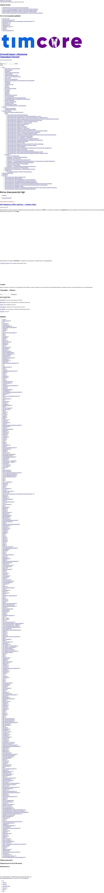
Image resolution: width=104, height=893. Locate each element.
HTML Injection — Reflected (8, 461)
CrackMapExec (5, 390)
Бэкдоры (7, 92)
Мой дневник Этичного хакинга (12, 68)
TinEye (3, 673)
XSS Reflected (5, 729)
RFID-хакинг (5, 611)
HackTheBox (8, 78)
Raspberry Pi (5, 593)
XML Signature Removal (7, 721)
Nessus (4, 537)
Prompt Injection (6, 579)
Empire (4, 424)
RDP (3, 597)
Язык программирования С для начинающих (15, 105)
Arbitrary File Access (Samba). (9, 332)
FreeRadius (4, 437)
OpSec (3, 552)
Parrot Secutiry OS (6, 566)
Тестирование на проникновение (10, 828)
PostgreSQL (5, 573)
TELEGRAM (2, 309)
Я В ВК (1, 304)
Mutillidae (4, 532)
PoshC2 (4, 572)
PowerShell (4, 577)
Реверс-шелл (5, 817)
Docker (4, 413)
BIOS (3, 346)
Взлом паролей (6, 758)
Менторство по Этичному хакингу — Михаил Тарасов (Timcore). (20, 169)
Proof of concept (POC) (7, 581)
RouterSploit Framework (7, 615)
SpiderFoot (4, 643)
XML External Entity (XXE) (8, 720)
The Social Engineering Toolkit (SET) (10, 668)
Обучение (4, 793)
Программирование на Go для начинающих (15, 97)
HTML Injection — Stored (8, 462)
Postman (4, 574)
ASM (3, 335)
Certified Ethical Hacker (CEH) (11, 75)
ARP (3, 334)
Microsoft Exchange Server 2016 (9, 520)
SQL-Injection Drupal (7, 652)
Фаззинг (4, 832)
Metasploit (4, 513)
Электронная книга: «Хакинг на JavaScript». (17, 149)
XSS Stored (4, 730)
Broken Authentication (7, 352)
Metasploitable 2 (6, 515)
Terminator (5, 665)
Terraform (4, 667)
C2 (3, 365)
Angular (4, 330)
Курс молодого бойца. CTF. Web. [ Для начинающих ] (19, 171)
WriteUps (4, 714)
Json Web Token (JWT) (7, 491)
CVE (3, 400)
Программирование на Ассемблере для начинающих (17, 99)
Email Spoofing (5, 422)
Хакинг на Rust (5, 842)
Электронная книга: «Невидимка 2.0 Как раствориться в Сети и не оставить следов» (27, 130)
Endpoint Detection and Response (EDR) (11, 425)
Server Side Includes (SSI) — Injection (10, 624)
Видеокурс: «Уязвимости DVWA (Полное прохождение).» (20, 162)
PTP (3, 585)
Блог (3, 67)
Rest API (4, 607)
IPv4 (3, 479)
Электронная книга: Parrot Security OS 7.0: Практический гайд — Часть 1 (24, 116)
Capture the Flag (8, 74)
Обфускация (5, 795)
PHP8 (3, 570)
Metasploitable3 (6, 516)
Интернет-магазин (6, 111)
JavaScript (5, 201)
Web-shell (4, 696)
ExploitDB (4, 430)
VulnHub (7, 85)
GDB (3, 441)
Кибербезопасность (7, 771)
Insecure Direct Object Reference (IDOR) (11, 472)
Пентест (4, 803)
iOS (3, 478)
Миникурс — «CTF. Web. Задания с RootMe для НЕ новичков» (21, 166)
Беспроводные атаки (7, 743)
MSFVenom (5, 529)
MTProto (4, 531)
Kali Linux (4, 18)
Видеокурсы (8, 154)
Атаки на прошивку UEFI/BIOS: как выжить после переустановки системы (19, 10)
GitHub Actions (5, 445)
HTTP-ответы (5, 466)
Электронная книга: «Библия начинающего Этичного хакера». (22, 145)
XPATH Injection (6, 725)
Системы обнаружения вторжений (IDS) (11, 821)
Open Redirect (5, 549)
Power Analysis (5, 575)
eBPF (3, 418)
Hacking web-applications (8, 454)
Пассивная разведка (7, 801)
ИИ (3, 767)
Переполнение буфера (7, 804)
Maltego (4, 509)
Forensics (4, 435)
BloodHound (5, 348)
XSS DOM (4, 727)
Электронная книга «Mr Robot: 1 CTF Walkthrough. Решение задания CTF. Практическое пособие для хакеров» (31, 187)
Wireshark (7, 87)
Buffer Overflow (6, 355)
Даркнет (4, 763)
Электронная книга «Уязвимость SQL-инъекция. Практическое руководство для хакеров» (26, 185)
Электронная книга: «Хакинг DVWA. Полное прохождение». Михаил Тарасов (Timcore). (27, 153)
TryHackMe (7, 83)
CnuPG (3, 380)
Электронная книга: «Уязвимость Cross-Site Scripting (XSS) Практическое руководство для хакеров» (28, 183)
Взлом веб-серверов (7, 757)
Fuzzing (4, 439)
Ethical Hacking (5, 426)
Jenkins (4, 486)
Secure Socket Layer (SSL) (8, 622)
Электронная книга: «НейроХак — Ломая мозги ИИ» (19, 122)
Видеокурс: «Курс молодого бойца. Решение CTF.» (19, 159)
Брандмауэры (5, 747)
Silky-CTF (4, 635)
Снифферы (4, 824)
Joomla (4, 490)
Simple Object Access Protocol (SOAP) (10, 636)
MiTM (3, 523)
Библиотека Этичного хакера (9, 745)
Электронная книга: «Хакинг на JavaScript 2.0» (18, 124)
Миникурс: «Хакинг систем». (13, 165)
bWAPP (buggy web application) (12, 72)
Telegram (4, 664)
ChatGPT (4, 372)
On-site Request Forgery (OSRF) (9, 548)
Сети (3, 820)
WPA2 (3, 710)
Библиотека (5, 174)
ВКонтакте (5, 760)
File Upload (4, 433)
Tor (3, 675)
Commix (4, 384)
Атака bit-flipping (6, 737)
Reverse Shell (5, 610)
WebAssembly (5, 697)
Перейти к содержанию (5, 0)
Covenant (4, 388)
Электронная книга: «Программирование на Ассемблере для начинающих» (25, 140)
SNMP (3, 640)
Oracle (3, 553)
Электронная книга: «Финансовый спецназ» (17, 115)
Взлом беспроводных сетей (8, 754)
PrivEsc (4, 578)
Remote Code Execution (7, 605)
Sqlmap (4, 653)
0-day (3, 319)
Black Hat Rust (5, 347)
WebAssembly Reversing (7, 698)
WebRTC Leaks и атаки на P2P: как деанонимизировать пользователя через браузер (22, 13)
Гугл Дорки (5, 762)
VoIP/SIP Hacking (6, 688)
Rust (3, 28)
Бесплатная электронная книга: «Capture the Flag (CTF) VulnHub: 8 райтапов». (25, 144)
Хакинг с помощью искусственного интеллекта (13, 844)
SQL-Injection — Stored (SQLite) (9, 646)
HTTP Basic (5, 463)
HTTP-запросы (5, 464)
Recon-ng (4, 599)
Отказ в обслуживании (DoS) (9, 796)
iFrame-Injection (6, 470)
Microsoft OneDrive (6, 521)
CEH (3, 368)
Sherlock (4, 632)
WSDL (3, 716)
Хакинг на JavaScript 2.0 (7, 841)
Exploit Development (7, 429)
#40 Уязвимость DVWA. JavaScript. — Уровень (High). (18, 204)
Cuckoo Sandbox (6, 398)
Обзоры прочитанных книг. (8, 791)
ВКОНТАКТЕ (3, 302)
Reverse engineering (7, 609)
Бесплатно (4, 175)
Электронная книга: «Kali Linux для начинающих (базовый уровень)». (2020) (25, 152)
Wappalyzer (5, 692)
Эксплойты (5, 853)
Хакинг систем (5, 845)
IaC (3, 468)
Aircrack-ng (5, 324)
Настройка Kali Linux (7, 788)
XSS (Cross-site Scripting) (10, 88)
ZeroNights (7, 89)
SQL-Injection (5, 644)
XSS (3, 726)
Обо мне (4, 107)
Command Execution (7, 381)
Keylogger (4, 496)
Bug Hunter (5, 359)
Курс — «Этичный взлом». (13, 156)
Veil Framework (5, 684)
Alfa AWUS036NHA (6, 326)
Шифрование (5, 850)
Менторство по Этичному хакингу (10, 783)
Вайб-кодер (5, 750)
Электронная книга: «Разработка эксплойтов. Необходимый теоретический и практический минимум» (31, 134)
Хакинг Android (5, 838)
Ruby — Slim (5, 619)
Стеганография (6, 827)
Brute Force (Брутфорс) (7, 353)
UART (3, 680)
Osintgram (4, 557)
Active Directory (6, 320)
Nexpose (4, 541)
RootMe (4, 614)
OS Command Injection (7, 554)
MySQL (4, 533)
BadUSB (4, 338)
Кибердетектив (6, 772)
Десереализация (6, 764)
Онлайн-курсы (8, 170)
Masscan (4, 511)
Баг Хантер (5, 739)
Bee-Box (4, 340)
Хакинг (4, 837)
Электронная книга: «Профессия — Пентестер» (18, 128)
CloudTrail (4, 377)
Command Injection (6, 383)
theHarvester (5, 671)
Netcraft (4, 538)
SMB (3, 638)
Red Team (4, 601)
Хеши (3, 848)
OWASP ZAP (7, 82)
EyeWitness (5, 431)
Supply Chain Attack (6, 661)
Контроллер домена (7, 774)
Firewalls (4, 434)
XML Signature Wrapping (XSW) (9, 722)
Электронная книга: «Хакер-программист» (17, 126)
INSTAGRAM (3, 307)
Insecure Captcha (6, 471)
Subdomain (5, 659)
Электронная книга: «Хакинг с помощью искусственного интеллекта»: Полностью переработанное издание (33, 119)
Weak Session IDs (6, 693)
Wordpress (4, 709)
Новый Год (5, 790)
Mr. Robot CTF (5, 528)
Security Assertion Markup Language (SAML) (12, 623)
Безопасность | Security (8, 742)
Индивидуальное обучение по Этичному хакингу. (16, 167)
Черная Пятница (6, 849)
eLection (4, 421)
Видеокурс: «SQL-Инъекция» (14, 158)
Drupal (4, 416)
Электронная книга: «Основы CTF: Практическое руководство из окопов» (24, 120)
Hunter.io (4, 467)
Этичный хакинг (6, 854)
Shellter (4, 631)
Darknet (4, 402)
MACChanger (5, 507)
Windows (4, 706)
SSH (3, 655)
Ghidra (3, 442)
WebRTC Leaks (5, 701)
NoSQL (4, 545)
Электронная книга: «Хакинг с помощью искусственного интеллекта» (23, 132)
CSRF (3, 394)
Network (4, 540)
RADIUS (4, 591)
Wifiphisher (5, 705)
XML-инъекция (5, 723)
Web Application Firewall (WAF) (9, 694)
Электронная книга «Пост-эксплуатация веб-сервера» (20, 136)
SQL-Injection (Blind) (7, 648)
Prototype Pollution (6, 582)
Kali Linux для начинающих (11, 79)
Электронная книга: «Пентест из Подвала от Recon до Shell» (21, 129)
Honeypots (4, 459)
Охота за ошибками (7, 30)
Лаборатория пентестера (11, 95)
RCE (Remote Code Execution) (9, 595)
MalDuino (4, 508)
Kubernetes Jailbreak (7, 499)
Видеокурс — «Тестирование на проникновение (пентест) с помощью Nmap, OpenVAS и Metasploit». (31, 161)
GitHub (4, 443)
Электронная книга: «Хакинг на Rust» (16, 125)
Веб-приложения (6, 753)
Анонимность (5, 734)
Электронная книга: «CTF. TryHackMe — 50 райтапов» (20, 137)
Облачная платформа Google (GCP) (10, 792)
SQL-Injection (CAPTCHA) (8, 649)
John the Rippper (6, 488)
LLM (3, 505)
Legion (4, 500)
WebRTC (4, 700)
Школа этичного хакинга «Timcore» (10, 852)
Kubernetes (5, 498)
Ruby (3, 616)
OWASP (4, 560)
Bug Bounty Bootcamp (7, 357)
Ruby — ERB (5, 618)
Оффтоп (4, 799)
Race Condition (5, 590)
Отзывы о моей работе (10, 108)
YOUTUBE (2, 300)
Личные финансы (6, 779)
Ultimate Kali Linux (6, 26)
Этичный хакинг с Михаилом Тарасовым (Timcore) (13, 55)
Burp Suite (4, 361)
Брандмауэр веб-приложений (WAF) (10, 746)
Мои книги (5, 786)
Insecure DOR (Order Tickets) (9, 475)
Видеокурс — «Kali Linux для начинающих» (17, 157)
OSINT (3, 556)
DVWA (3, 29)
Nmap (3, 544)
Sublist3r (4, 660)
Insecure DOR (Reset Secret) (8, 476)
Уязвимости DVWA (9, 103)
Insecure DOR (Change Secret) (9, 474)
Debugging (5, 404)
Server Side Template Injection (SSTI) (10, 627)
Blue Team (4, 350)
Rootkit (4, 612)
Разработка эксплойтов (8, 815)
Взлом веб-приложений (8, 755)
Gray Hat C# (5, 453)
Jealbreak (4, 484)
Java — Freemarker (6, 482)
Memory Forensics (6, 512)
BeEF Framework (8, 70)
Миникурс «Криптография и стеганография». (17, 163)
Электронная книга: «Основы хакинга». (16, 146)
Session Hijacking (6, 628)
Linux (3, 503)
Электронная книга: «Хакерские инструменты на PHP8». (20, 150)
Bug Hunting (5, 24)
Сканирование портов (7, 823)
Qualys (3, 589)
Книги (6, 113)
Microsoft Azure (6, 519)
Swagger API (5, 663)
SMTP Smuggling (6, 639)
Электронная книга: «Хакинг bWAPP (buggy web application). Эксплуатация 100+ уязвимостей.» (29, 148)
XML (3, 717)
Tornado (4, 676)
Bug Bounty (5, 22)
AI (2, 322)
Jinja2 (3, 487)
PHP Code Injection (6, 569)
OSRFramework (5, 558)
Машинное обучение (7, 780)
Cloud (3, 375)
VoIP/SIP (4, 686)
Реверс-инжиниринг (9, 100)
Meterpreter (5, 517)
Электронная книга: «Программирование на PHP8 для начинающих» (21, 182)
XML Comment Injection (7, 718)
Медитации (5, 782)
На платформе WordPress (6, 878)
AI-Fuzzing (4, 323)
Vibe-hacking (5, 685)
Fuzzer (3, 438)
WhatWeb (4, 704)
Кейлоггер (7, 93)
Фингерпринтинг (6, 833)
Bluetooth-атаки (6, 351)
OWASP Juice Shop (6, 562)
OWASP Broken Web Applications (9, 561)
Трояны (4, 829)
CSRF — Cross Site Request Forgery (13, 76)
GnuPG (4, 446)
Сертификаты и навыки (10, 109)
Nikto (3, 542)
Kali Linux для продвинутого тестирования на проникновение (17, 21)
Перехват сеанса (6, 805)
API (3, 331)
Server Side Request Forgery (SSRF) (10, 626)
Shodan (4, 634)
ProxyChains (5, 583)
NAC (3, 535)
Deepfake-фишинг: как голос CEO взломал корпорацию (15, 7)
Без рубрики (5, 741)
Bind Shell (4, 344)
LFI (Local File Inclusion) (7, 501)
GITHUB (2, 311)
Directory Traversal (6, 408)
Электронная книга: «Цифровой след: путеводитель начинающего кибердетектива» (27, 117)
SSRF (3, 656)
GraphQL (4, 451)
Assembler (4, 336)
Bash (3, 339)
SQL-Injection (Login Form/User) (9, 651)
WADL (3, 690)
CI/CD (3, 373)
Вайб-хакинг (5, 751)
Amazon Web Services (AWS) (8, 327)
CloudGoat (4, 376)
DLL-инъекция (5, 409)
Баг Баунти (5, 738)
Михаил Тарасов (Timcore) (8, 784)
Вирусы (4, 759)
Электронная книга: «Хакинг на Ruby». (16, 142)
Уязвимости (5, 25)
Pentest (4, 568)
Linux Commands (6, 504)
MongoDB (4, 527)
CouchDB (4, 387)
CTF (3, 397)
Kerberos (4, 495)
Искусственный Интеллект (8, 768)
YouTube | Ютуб (6, 731)
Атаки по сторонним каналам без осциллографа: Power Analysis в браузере (20, 9)
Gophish (4, 450)
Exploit (3, 427)
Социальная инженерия (10, 101)
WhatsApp (4, 702)
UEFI (3, 681)
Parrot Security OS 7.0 (7, 565)
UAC (3, 679)
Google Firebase (6, 449)
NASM (3, 536)
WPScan (4, 713)
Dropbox (4, 414)
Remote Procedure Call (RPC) (8, 606)
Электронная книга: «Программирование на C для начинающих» (20, 179)
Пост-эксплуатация (9, 96)
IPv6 (3, 480)
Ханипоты (4, 846)
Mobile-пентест (6, 525)
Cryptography (5, 393)
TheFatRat (4, 669)
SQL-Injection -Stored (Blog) (8, 647)
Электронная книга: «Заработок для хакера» (17, 141)
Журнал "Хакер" (6, 766)
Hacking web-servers (7, 455)
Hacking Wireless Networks (8, 457)
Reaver (4, 598)
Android (4, 328)
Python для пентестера (7, 587)
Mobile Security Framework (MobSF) (10, 524)
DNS (3, 410)
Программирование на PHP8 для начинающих (13, 811)
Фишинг (4, 834)
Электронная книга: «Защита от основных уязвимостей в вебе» (22, 133)
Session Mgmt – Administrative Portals (11, 630)
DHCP (3, 406)
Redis (3, 602)
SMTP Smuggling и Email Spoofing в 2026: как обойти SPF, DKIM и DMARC (19, 11)
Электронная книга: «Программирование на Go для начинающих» (23, 138)
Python (4, 586)
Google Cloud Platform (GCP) (8, 447)
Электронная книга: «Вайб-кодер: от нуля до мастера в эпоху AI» (22, 121)
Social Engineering (6, 642)
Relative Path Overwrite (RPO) (9, 603)
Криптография (5, 775)
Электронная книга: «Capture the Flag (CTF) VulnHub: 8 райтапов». (20, 189)
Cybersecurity (5, 401)
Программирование (7, 20)
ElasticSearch (5, 420)
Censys (4, 369)
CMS (3, 379)
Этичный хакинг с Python (11, 104)
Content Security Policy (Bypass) (9, 385)
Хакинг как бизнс (6, 840)
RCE (3, 594)
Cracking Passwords (6, 389)
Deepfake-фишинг (6, 405)
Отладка (4, 797)
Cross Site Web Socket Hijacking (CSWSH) (11, 392)
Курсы (3, 776)
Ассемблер (7, 91)
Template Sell (25, 878)
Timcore (15, 263)
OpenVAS (4, 550)
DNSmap (4, 412)
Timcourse (4, 672)
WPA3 (3, 712)
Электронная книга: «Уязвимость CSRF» (14, 186)
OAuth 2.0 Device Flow (7, 546)
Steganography (5, 657)
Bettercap (4, 343)
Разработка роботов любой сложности (14, 112)
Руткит (4, 819)
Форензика (5, 836)
